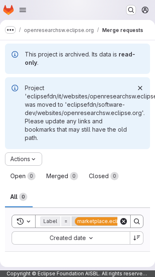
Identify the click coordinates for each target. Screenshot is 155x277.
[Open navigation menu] (22, 10)
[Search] (136, 221)
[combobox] (71, 238)
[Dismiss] (140, 88)
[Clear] (124, 221)
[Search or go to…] (131, 10)
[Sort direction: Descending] (136, 238)
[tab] (23, 176)
